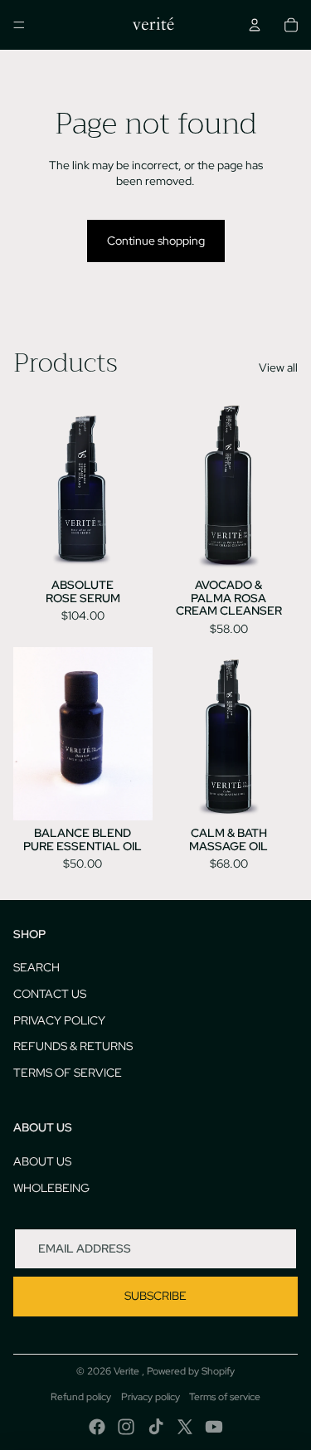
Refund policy (81, 1397)
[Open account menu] (254, 25)
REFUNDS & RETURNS (73, 1046)
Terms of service (224, 1397)
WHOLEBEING (51, 1187)
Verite (128, 1371)
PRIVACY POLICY (59, 1020)
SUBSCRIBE (155, 1295)
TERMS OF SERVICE (67, 1072)
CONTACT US (49, 993)
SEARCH (36, 967)
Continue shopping (156, 240)
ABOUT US (42, 1161)
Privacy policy (150, 1397)
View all (278, 367)
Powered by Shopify (191, 1371)
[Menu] (19, 25)
